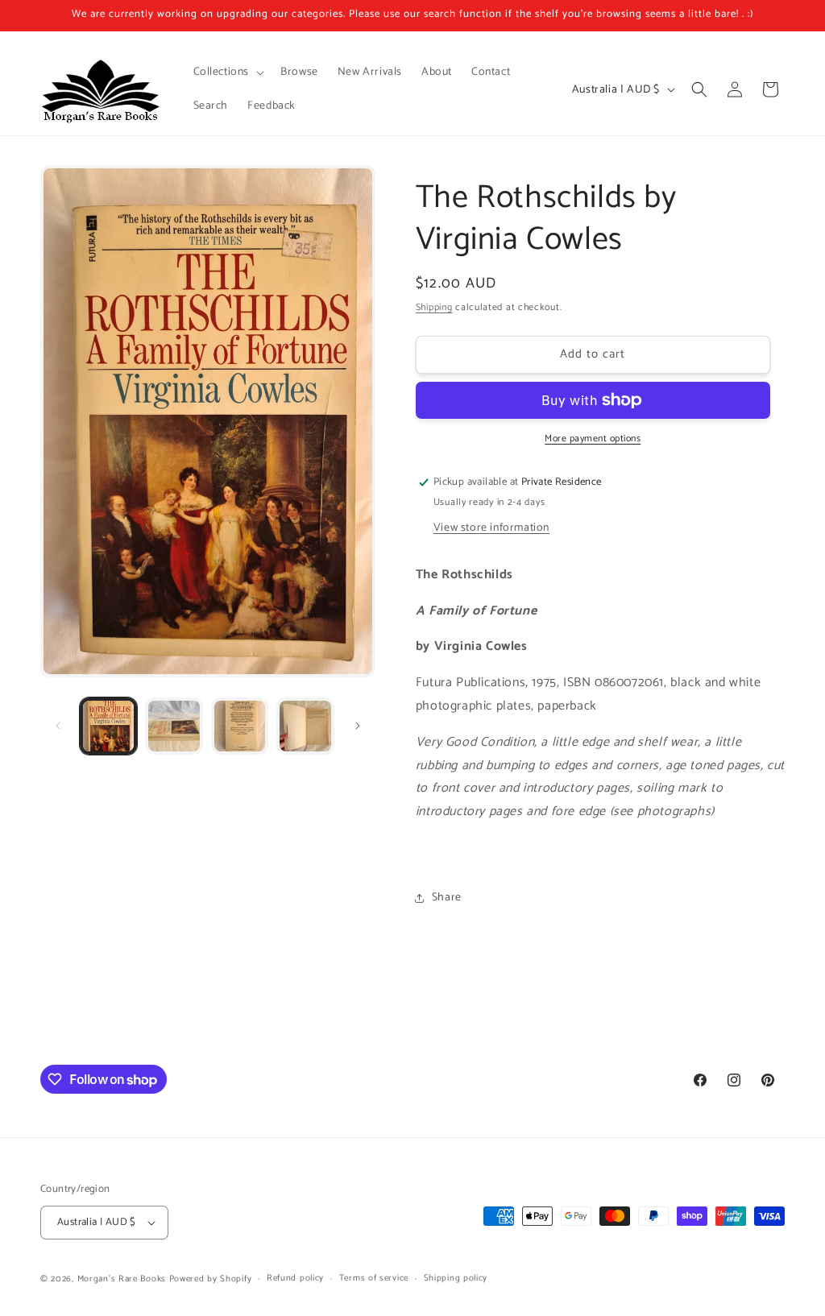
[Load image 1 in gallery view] (108, 726)
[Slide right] (357, 725)
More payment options (593, 439)
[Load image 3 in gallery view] (239, 726)
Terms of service (373, 1278)
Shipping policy (456, 1278)
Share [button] (447, 897)
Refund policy (295, 1278)
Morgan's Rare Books (121, 1279)
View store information (491, 528)
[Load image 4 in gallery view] (305, 726)
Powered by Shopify (210, 1279)
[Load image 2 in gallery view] (173, 726)
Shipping (434, 307)
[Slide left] (58, 725)
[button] (228, 72)
